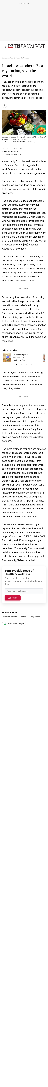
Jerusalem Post (7, 58)
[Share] (4, 105)
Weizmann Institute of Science (14, 617)
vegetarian (35, 617)
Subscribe (12, 597)
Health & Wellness (22, 58)
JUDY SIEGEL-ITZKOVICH (13, 149)
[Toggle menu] (5, 46)
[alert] (22, 1009)
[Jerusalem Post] (26, 46)
